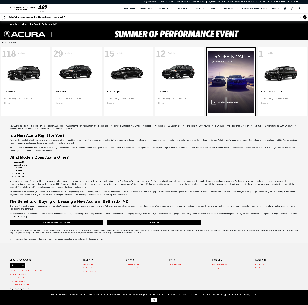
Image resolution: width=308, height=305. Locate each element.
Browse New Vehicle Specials (56, 222)
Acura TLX (19, 174)
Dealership (261, 259)
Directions (259, 268)
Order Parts (173, 268)
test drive (18, 217)
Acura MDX (19, 168)
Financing (217, 259)
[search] (299, 8)
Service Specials (132, 268)
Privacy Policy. (250, 294)
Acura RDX (19, 171)
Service (130, 259)
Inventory (88, 259)
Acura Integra (20, 165)
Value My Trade (218, 268)
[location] (228, 2)
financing (29, 148)
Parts (172, 259)
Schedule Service (132, 264)
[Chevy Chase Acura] (29, 8)
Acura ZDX (19, 176)
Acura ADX (19, 162)
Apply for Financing (219, 264)
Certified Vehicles (89, 271)
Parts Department (176, 264)
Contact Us (154, 222)
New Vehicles (88, 264)
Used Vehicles (88, 268)
